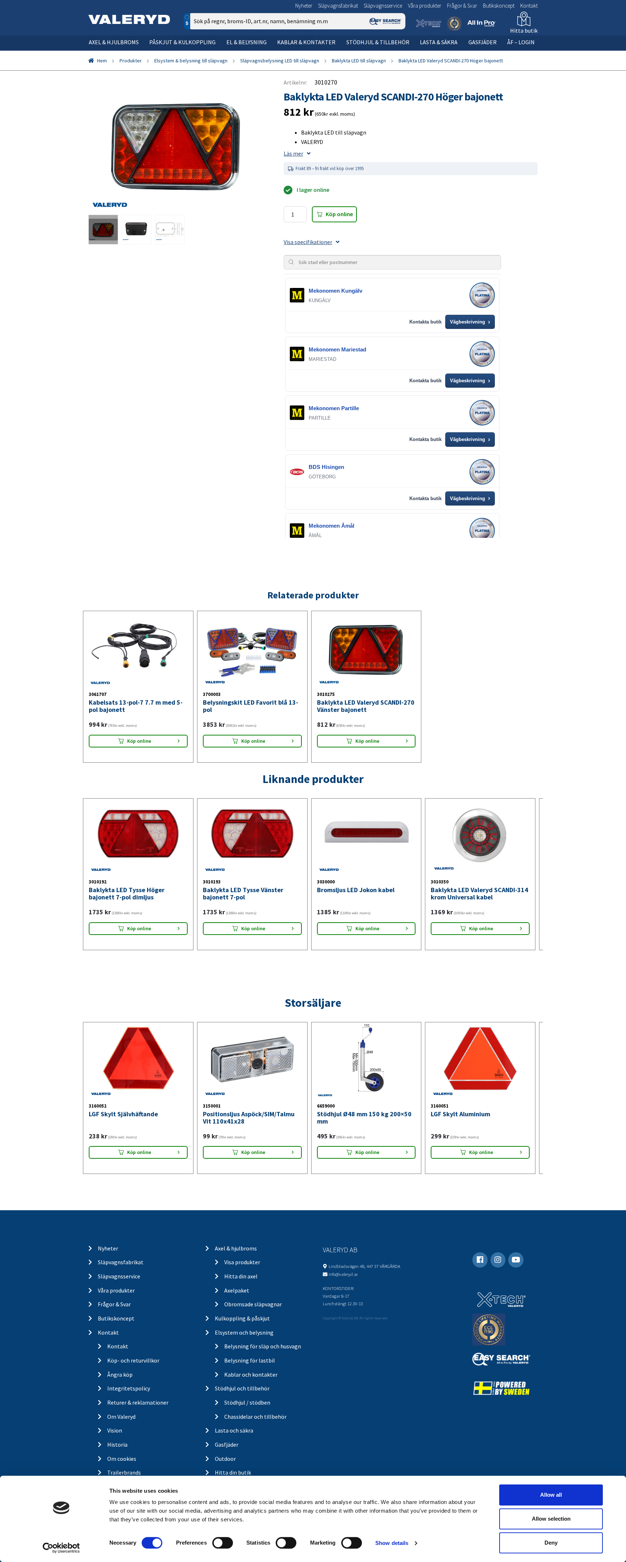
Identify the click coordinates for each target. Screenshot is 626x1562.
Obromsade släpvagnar (253, 1304)
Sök (394, 52)
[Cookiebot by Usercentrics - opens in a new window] (61, 1547)
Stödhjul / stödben (247, 1402)
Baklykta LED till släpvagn (359, 60)
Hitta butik (524, 30)
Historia (117, 1444)
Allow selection (551, 1519)
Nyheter (303, 5)
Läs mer (293, 153)
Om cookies (121, 1458)
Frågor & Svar (462, 5)
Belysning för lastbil (249, 1360)
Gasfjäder (482, 42)
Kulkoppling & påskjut (242, 1318)
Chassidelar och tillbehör (255, 1416)
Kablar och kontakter (250, 1374)
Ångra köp (120, 1374)
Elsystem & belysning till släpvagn (191, 60)
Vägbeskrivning (470, 322)
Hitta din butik (233, 1472)
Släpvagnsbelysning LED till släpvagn (279, 60)
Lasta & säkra (439, 42)
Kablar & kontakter (306, 42)
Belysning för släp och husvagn (262, 1346)
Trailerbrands (124, 1472)
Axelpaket (236, 1290)
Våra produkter (424, 5)
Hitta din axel (241, 1276)
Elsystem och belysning (244, 1332)
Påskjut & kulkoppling (182, 42)
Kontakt (529, 5)
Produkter (131, 60)
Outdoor (225, 1458)
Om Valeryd (121, 1416)
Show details (391, 1543)
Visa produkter (242, 1262)
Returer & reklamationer (137, 1402)
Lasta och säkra (234, 1430)
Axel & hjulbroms (114, 42)
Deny (551, 1543)
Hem (102, 60)
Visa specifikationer (308, 242)
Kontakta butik (425, 322)
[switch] (222, 1543)
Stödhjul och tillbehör (242, 1388)
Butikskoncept (498, 5)
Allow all (551, 1495)
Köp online (339, 214)
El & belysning (246, 42)
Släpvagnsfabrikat (338, 5)
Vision (114, 1430)
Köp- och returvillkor (133, 1360)
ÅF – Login (521, 42)
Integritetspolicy (128, 1388)
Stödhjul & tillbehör (377, 42)
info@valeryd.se (343, 1274)
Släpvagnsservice (383, 5)
